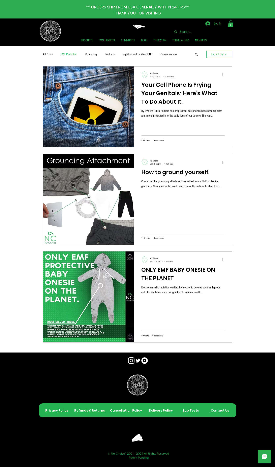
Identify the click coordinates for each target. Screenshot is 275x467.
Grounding (91, 54)
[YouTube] (144, 360)
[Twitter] (138, 360)
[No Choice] (131, 360)
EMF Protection (69, 54)
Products (110, 54)
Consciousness (168, 54)
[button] (231, 23)
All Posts (48, 54)
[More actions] (224, 74)
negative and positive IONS (137, 54)
